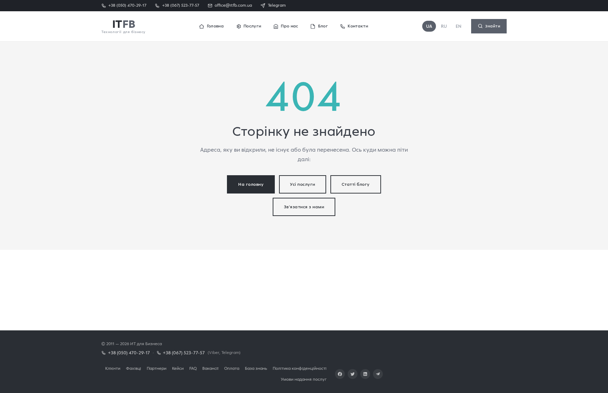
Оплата (231, 368)
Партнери (156, 368)
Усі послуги (302, 184)
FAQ (193, 368)
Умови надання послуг (304, 379)
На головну (251, 184)
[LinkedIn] (365, 374)
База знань (256, 368)
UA (429, 26)
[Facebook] (340, 374)
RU (444, 26)
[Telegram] (378, 374)
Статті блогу (356, 184)
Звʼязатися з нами (304, 206)
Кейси (178, 368)
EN (459, 26)
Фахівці (133, 368)
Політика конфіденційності (300, 368)
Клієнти (112, 368)
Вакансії (210, 368)
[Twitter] (352, 374)
